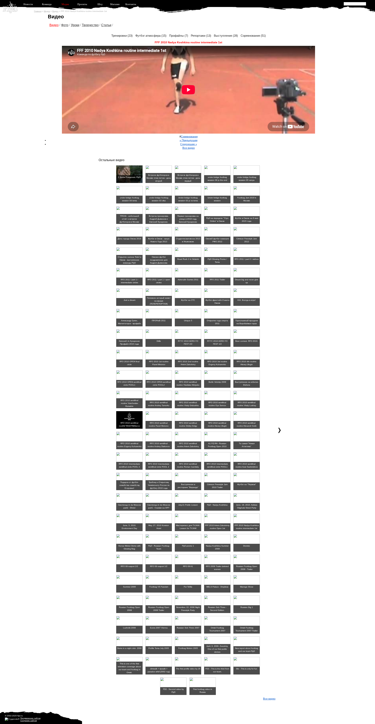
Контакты (130, 4)
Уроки (75, 25)
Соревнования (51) (253, 35)
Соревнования (189, 136)
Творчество (90, 25)
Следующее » (188, 144)
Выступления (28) (226, 35)
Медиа (65, 4)
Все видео (188, 147)
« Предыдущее (188, 140)
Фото (64, 25)
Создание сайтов (28, 721)
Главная (37, 11)
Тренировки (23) (122, 35)
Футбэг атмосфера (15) (150, 35)
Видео (55, 11)
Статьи (106, 25)
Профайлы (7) (178, 35)
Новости (28, 4)
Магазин (115, 4)
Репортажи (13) (201, 35)
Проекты (82, 4)
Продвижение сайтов (30, 718)
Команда (47, 4)
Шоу (100, 4)
